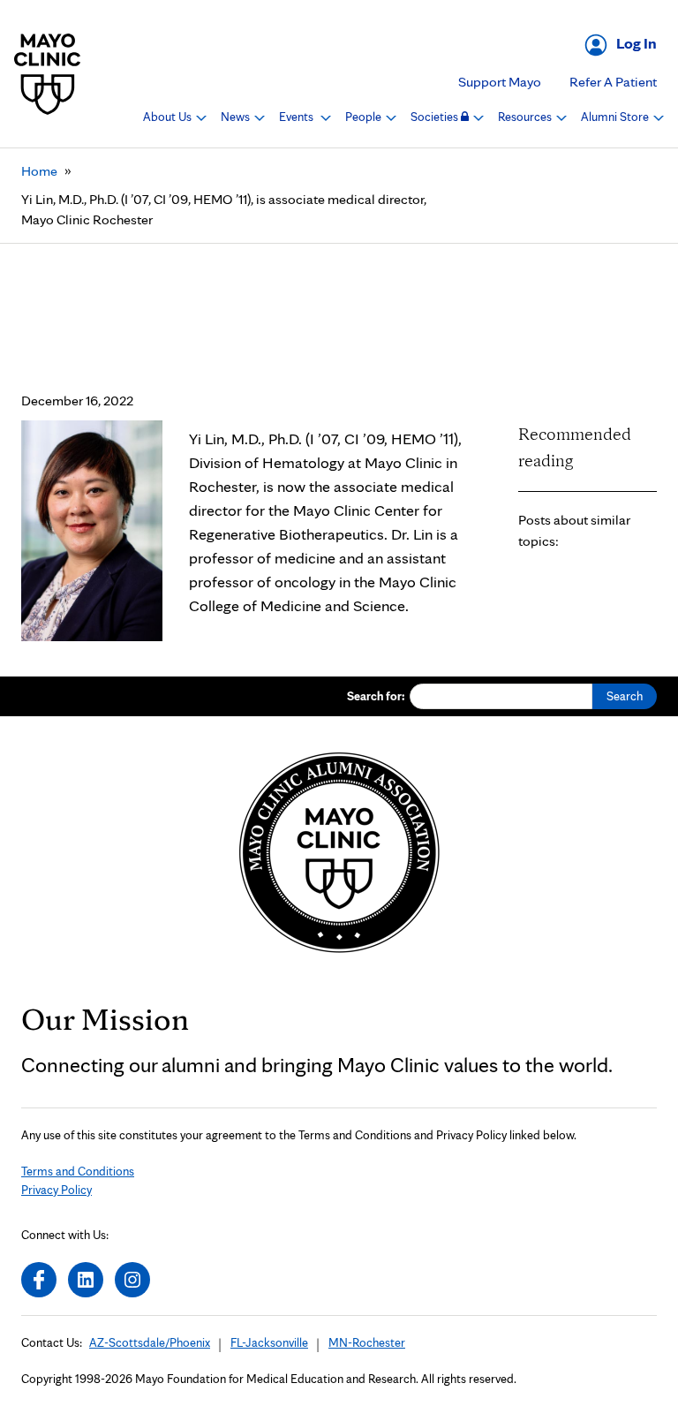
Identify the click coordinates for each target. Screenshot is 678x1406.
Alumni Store (616, 117)
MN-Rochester (366, 1342)
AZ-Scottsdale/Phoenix (149, 1342)
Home (39, 171)
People (364, 117)
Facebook (38, 1279)
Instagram (132, 1279)
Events (297, 117)
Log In (636, 43)
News (236, 117)
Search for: (376, 696)
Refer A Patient (613, 81)
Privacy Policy (56, 1190)
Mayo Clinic (47, 74)
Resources (526, 117)
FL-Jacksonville (269, 1342)
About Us (168, 117)
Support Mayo (499, 81)
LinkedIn (85, 1279)
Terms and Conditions (77, 1171)
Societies (436, 117)
